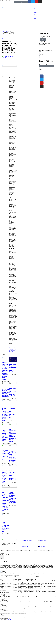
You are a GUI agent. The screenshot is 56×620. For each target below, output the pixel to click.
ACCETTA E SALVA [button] (5, 618)
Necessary (4, 571)
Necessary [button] (2, 570)
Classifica (35, 12)
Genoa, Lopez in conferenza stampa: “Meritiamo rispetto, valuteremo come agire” (12, 497)
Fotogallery (35, 9)
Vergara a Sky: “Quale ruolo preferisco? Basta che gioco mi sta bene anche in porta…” (12, 456)
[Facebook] (29, 1)
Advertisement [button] (3, 609)
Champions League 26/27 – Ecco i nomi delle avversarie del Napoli (12, 392)
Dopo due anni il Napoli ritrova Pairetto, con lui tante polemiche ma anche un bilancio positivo (5, 413)
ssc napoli (13, 350)
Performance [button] (2, 599)
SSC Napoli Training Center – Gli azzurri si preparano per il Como (5, 392)
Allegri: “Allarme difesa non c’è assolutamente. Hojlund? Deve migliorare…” (13, 412)
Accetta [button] (7, 554)
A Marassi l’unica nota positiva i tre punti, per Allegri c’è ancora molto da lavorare (5, 456)
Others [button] (1, 614)
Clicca (43, 39)
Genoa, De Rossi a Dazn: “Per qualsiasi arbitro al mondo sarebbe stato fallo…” (5, 477)
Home (34, 8)
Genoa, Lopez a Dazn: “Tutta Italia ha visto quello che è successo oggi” (5, 526)
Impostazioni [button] (3, 554)
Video (34, 11)
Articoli (6, 31)
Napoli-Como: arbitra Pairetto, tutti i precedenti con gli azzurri (5, 435)
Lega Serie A (12, 347)
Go (40, 69)
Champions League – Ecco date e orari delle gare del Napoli (12, 368)
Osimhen (11, 349)
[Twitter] (33, 1)
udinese (11, 351)
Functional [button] (2, 594)
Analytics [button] (2, 604)
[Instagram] (40, 1)
